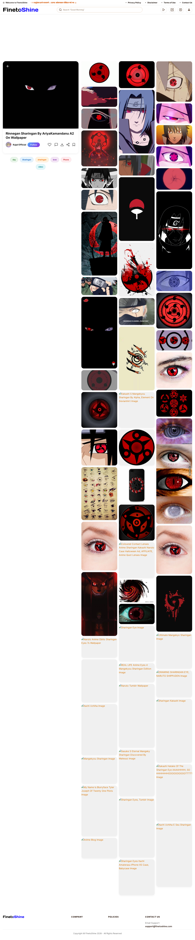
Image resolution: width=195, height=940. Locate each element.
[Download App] (164, 10)
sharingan (42, 159)
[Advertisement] (97, 40)
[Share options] (114, 64)
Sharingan (26, 159)
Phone (66, 159)
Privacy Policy (134, 2)
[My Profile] (189, 10)
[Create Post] (180, 10)
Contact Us (187, 2)
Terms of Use (170, 2)
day (14, 159)
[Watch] (172, 10)
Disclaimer (152, 2)
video (40, 167)
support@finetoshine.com (158, 926)
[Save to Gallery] (114, 70)
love (55, 159)
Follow (33, 144)
